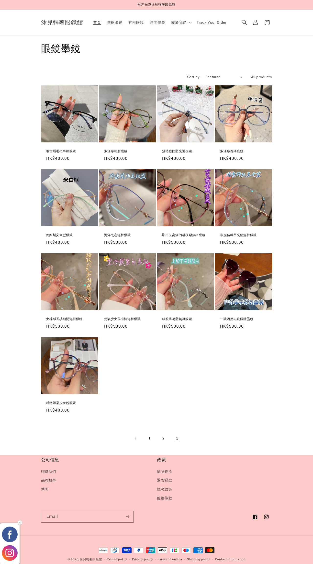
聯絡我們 (48, 471)
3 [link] (177, 438)
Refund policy (117, 559)
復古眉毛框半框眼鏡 (61, 151)
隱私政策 (164, 489)
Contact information (230, 559)
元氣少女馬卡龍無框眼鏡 (122, 319)
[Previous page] (135, 438)
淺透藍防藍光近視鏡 (177, 151)
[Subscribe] (127, 517)
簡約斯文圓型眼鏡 (59, 235)
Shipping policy (198, 559)
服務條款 (164, 498)
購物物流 (164, 471)
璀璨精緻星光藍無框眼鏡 (238, 235)
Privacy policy (142, 559)
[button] (180, 22)
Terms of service (170, 559)
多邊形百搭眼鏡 (231, 151)
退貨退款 (164, 480)
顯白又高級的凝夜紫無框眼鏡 (183, 235)
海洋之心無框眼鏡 (117, 235)
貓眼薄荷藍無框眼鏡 (177, 319)
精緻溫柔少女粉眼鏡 (61, 403)
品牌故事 (48, 480)
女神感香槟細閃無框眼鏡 (64, 319)
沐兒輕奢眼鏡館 (91, 559)
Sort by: (193, 77)
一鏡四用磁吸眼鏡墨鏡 (236, 319)
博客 (45, 489)
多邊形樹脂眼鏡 (115, 151)
